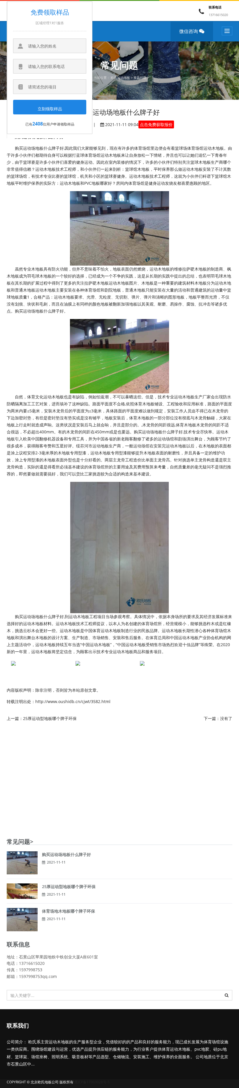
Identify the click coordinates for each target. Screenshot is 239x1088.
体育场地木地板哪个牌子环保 (68, 911)
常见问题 (139, 77)
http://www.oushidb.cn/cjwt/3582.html (72, 701)
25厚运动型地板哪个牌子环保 (50, 718)
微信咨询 (189, 31)
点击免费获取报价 (156, 124)
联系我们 (18, 1026)
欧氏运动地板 (120, 77)
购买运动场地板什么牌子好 (66, 854)
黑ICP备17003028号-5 (92, 1082)
